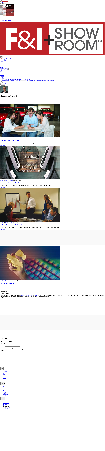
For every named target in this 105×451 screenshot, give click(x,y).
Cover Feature (5, 1)
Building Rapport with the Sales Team (12, 225)
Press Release (52, 80)
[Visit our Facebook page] (1, 338)
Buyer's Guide (32, 79)
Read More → (3, 145)
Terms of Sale (14, 449)
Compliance (2, 63)
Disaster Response (4, 68)
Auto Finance (3, 59)
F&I (1, 70)
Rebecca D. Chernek (9, 137)
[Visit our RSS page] (3, 338)
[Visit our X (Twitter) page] (2, 338)
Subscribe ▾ (3, 3)
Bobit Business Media (30, 80)
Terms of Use (8, 449)
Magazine (7, 79)
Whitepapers (14, 79)
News (9, 1)
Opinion (2, 75)
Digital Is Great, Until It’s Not (9, 140)
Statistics (21, 79)
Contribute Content (46, 80)
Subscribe (2, 20)
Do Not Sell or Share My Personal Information (25, 449)
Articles (11, 1)
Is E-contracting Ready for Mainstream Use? (14, 183)
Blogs (10, 79)
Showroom (2, 77)
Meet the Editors (8, 80)
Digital (1, 65)
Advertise (13, 80)
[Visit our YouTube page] (6, 338)
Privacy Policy (3, 449)
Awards (1, 61)
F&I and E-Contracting (7, 283)
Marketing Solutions (38, 80)
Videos (18, 79)
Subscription (2, 80)
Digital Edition (8, 20)
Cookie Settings (23, 80)
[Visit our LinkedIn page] (4, 338)
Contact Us (17, 80)
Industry (2, 72)
